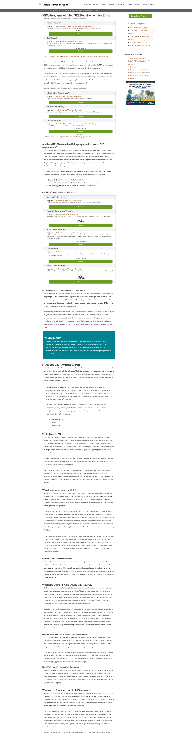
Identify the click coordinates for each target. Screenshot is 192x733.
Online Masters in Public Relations (139, 70)
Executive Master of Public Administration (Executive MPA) (76, 26)
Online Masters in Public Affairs (139, 76)
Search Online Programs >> (140, 16)
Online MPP (132, 79)
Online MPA (132, 67)
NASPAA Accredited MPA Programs (113, 4)
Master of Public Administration (67, 214)
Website (80, 34)
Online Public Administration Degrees (56, 10)
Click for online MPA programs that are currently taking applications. (67, 137)
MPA (42, 10)
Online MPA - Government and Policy (68, 233)
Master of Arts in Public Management (68, 96)
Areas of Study (134, 4)
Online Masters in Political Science (139, 73)
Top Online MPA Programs (139, 27)
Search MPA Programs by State (140, 45)
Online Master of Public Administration (69, 41)
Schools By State (148, 4)
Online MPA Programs (91, 4)
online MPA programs (69, 73)
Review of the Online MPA (138, 42)
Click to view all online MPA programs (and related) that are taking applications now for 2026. (76, 56)
